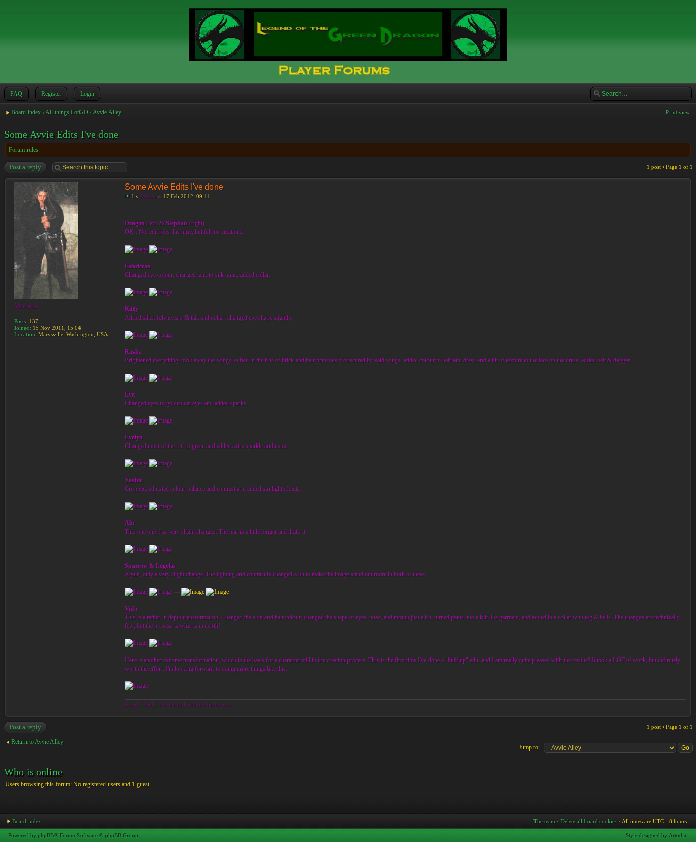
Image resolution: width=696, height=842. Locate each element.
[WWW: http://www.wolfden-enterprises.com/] (19, 349)
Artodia (677, 835)
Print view (678, 112)
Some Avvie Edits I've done (61, 134)
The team (544, 821)
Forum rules (23, 149)
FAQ (16, 93)
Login (87, 93)
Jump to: (529, 747)
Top (683, 711)
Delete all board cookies (588, 821)
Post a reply (25, 167)
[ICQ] (30, 349)
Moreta (148, 196)
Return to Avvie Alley (37, 741)
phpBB (46, 835)
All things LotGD (66, 112)
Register (51, 93)
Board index (26, 112)
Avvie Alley (107, 112)
